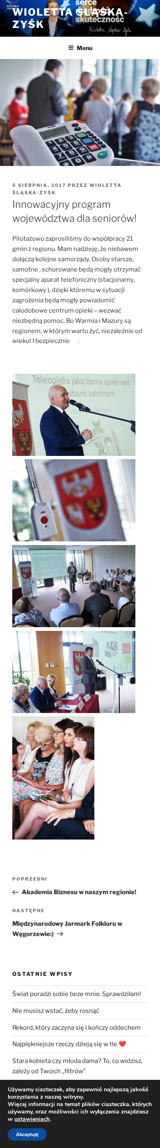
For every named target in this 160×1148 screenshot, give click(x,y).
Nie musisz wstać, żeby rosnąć (55, 1011)
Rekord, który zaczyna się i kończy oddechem (76, 1027)
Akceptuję (27, 1134)
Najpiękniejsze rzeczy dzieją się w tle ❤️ (69, 1044)
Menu (84, 47)
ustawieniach (32, 1119)
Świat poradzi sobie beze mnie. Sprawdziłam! (76, 994)
